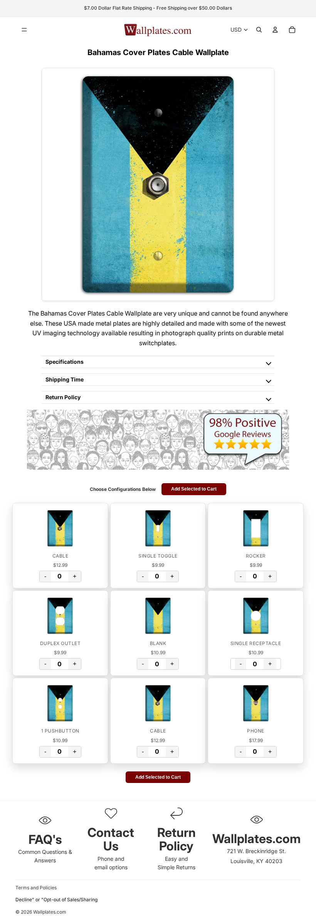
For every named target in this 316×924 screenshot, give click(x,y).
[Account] (275, 29)
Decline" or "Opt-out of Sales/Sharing (56, 899)
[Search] (258, 29)
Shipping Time (64, 379)
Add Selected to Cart (194, 489)
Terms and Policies (36, 887)
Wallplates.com (49, 912)
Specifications (64, 361)
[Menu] (24, 30)
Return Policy (63, 397)
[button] (60, 528)
